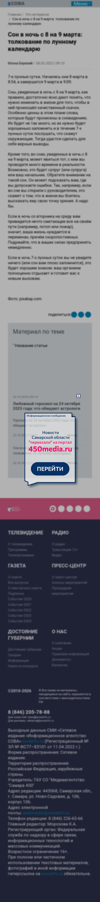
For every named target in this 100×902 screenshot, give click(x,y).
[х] (50, 451)
